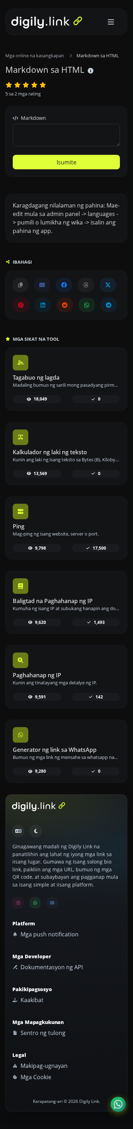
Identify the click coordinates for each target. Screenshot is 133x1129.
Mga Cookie (35, 1077)
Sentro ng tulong (42, 1033)
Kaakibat (31, 1000)
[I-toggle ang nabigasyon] (110, 22)
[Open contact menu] (118, 1104)
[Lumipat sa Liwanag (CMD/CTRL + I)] (36, 831)
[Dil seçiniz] (18, 831)
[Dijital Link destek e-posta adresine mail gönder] (42, 285)
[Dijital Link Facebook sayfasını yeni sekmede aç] (64, 285)
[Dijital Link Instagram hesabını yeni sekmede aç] (18, 902)
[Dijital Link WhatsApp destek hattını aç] (87, 305)
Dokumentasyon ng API (51, 967)
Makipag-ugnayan (43, 1066)
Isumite (66, 162)
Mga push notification (49, 934)
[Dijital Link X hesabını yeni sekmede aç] (108, 285)
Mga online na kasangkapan (34, 55)
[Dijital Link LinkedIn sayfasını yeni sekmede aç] (43, 305)
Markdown (32, 118)
